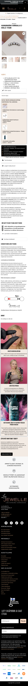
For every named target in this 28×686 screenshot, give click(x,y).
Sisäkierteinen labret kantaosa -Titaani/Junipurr (11, 120)
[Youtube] (21, 522)
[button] (3, 8)
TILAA (23, 621)
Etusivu (2, 16)
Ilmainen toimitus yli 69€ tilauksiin (14, 2)
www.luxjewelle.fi (5, 516)
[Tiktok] (16, 522)
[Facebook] (6, 522)
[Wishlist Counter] (19, 8)
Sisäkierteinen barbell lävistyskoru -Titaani (13, 131)
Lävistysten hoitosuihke (9, 141)
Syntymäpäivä (8, 627)
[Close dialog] (25, 2)
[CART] (24, 8)
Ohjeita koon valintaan (14, 351)
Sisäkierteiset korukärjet (10, 17)
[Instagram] (11, 522)
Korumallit (8, 16)
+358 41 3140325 (5, 512)
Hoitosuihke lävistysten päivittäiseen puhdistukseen (14, 424)
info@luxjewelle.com (6, 514)
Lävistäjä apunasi (14, 386)
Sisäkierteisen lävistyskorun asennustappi (13, 110)
